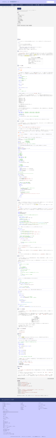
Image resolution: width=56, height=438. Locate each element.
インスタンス (23, 25)
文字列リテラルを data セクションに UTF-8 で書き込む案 (29, 392)
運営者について (44, 436)
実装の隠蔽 (35, 93)
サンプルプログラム (41, 407)
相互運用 (22, 408)
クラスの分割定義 (20, 20)
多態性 (40, 314)
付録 (39, 409)
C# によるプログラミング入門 (8, 399)
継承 (36, 314)
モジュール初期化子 (5, 417)
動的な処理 (22, 407)
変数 (19, 73)
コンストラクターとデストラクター (43, 375)
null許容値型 (35, 250)
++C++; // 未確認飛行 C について (36, 436)
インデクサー (23, 289)
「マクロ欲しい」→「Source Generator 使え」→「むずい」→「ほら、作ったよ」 (32, 389)
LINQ (23, 358)
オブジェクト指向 (5, 409)
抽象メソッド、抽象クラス (6, 427)
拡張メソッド (27, 289)
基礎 (3, 407)
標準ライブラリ (41, 406)
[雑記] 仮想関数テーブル (6, 430)
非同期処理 (22, 409)
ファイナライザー (23, 391)
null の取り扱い (24, 247)
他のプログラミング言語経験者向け (43, 408)
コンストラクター (50, 378)
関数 (35, 73)
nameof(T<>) (23, 393)
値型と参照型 (45, 314)
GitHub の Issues (37, 395)
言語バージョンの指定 (26, 383)
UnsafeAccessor (23, 382)
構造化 (3, 408)
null (18, 17)
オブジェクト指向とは (21, 378)
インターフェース (5, 428)
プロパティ (49, 208)
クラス (19, 8)
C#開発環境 (4, 406)
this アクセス (20, 18)
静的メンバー (4, 416)
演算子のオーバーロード (6, 418)
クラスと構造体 (20, 19)
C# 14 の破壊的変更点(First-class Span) (26, 390)
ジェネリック (4, 431)
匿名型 (19, 21)
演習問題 (19, 22)
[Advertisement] (35, 32)
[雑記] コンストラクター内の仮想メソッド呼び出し (9, 426)
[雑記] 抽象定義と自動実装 (6, 429)
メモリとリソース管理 (23, 406)
